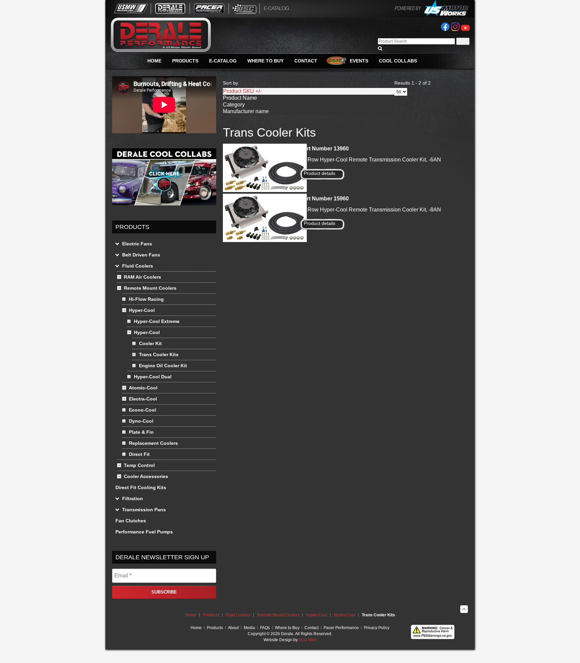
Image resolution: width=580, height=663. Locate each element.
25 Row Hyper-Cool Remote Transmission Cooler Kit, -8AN (370, 209)
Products (211, 615)
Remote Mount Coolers (278, 615)
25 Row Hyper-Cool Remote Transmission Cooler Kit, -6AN (370, 159)
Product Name (240, 98)
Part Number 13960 (324, 148)
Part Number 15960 (324, 198)
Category (234, 104)
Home (190, 615)
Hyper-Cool (316, 615)
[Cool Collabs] (164, 203)
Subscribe (164, 592)
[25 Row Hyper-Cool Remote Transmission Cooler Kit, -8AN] (265, 240)
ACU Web (307, 639)
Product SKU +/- (242, 91)
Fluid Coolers (238, 615)
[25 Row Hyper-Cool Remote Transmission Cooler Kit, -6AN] (265, 190)
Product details (319, 173)
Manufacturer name (246, 111)
